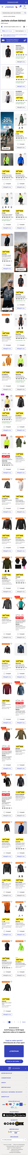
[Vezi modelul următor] (25, 119)
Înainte (24, 1022)
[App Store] (8, 1116)
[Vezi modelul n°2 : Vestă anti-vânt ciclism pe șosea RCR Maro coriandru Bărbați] (7, 409)
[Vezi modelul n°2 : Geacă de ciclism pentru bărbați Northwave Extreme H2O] (22, 876)
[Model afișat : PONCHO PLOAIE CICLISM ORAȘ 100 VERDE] (19, 128)
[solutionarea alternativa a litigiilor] (14, 1132)
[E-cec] (21, 1105)
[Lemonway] (15, 1107)
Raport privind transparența (17, 1149)
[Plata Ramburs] (12, 1107)
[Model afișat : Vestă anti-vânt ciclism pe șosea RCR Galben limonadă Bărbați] (4, 409)
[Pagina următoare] (25, 1068)
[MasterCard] (7, 1104)
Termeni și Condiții (7, 1144)
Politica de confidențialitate (19, 1144)
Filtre (7, 31)
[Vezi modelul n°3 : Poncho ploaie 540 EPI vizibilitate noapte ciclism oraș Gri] (8, 207)
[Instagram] (10, 1124)
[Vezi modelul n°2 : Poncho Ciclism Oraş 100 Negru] (22, 128)
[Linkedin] (13, 1124)
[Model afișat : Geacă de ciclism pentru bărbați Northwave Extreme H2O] (19, 876)
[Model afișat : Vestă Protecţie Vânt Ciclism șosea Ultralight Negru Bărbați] (19, 328)
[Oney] (24, 1104)
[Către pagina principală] (9, 7)
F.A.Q (8, 1149)
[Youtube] (8, 1124)
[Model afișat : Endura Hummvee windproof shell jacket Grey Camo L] (19, 915)
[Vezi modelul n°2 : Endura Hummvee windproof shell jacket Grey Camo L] (22, 915)
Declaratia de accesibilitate (15, 1152)
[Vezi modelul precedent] (16, 119)
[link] (6, 148)
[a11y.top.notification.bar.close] (25, 2)
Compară (22, 144)
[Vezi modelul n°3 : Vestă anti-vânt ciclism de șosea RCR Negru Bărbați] (10, 409)
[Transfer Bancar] (14, 1105)
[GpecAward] (19, 1125)
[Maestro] (10, 1104)
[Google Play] (20, 1116)
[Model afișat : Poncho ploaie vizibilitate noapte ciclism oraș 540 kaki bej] (3, 207)
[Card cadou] (17, 1104)
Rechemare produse (15, 1150)
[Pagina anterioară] (2, 1068)
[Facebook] (5, 1124)
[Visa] (3, 1104)
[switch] (3, 40)
